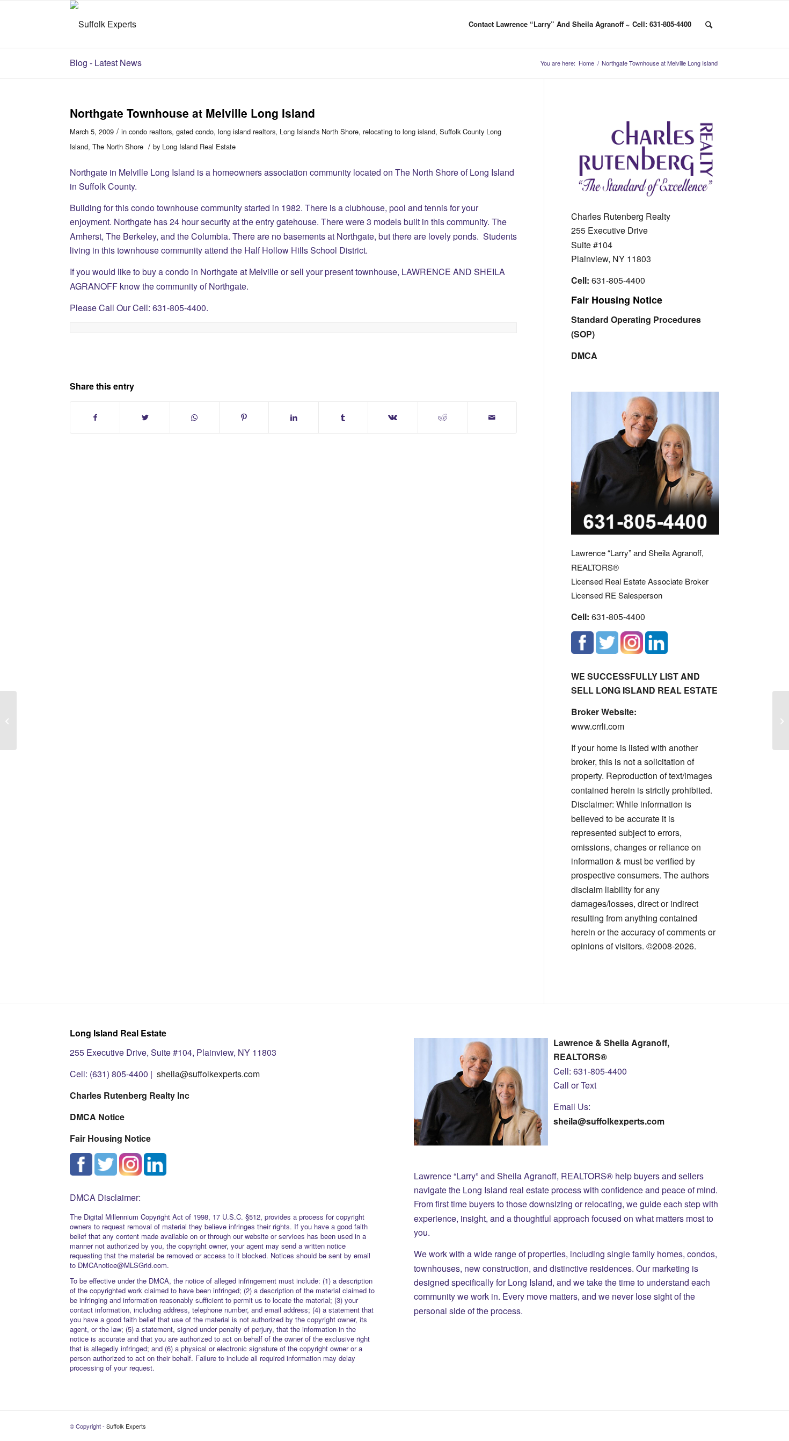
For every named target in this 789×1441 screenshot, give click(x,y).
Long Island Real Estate (199, 146)
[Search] (708, 24)
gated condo (195, 131)
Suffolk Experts (126, 1426)
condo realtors (150, 131)
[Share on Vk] (392, 417)
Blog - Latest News (106, 62)
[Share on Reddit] (442, 417)
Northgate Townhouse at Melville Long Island (192, 113)
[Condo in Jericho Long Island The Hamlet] (8, 720)
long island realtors (246, 131)
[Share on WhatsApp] (194, 417)
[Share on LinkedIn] (293, 417)
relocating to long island (399, 131)
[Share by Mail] (491, 417)
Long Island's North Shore (319, 131)
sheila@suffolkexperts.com (208, 1074)
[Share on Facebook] (95, 417)
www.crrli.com (597, 726)
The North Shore (117, 146)
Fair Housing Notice (616, 300)
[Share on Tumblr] (343, 417)
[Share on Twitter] (144, 417)
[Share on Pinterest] (244, 417)
